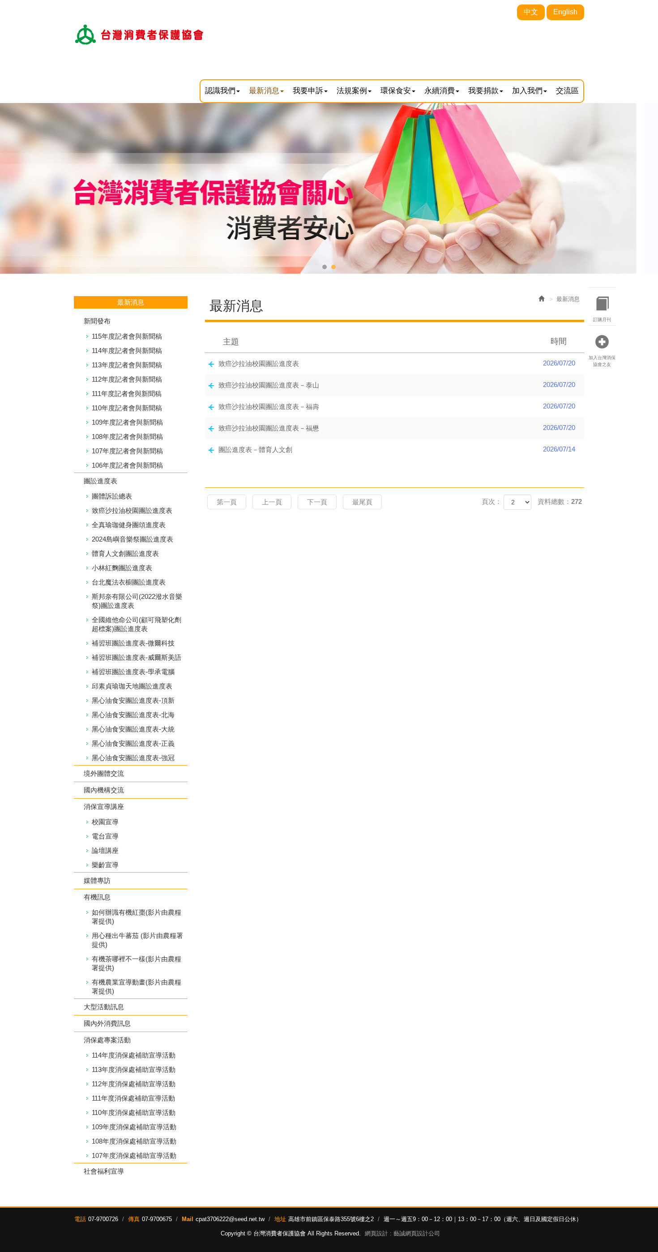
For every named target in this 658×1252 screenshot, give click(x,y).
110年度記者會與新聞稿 (127, 408)
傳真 (134, 1219)
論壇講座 (105, 850)
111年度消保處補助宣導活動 (133, 1098)
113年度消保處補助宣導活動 (133, 1069)
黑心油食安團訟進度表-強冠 (133, 758)
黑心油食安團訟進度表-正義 (133, 743)
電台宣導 (105, 836)
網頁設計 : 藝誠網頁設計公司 (402, 1233)
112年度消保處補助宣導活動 (133, 1084)
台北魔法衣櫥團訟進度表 (129, 582)
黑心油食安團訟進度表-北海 (133, 715)
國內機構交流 (104, 790)
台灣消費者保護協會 (140, 34)
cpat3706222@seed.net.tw (230, 1219)
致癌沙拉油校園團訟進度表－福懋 (397, 428)
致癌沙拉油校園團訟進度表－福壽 (397, 406)
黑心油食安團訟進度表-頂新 (133, 700)
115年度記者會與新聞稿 (127, 336)
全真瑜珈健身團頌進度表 (129, 525)
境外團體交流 (104, 773)
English (565, 12)
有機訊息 (97, 897)
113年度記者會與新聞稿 (127, 365)
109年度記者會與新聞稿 (127, 422)
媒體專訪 (97, 880)
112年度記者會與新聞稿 (127, 379)
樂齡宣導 (105, 865)
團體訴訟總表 (112, 496)
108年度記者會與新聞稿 (127, 436)
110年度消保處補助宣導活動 (133, 1112)
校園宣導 (105, 822)
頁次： (492, 501)
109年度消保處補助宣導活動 (134, 1127)
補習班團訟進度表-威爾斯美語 (136, 657)
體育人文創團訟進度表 (125, 553)
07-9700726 (103, 1219)
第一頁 (227, 502)
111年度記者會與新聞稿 (127, 393)
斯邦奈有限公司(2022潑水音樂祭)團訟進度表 (137, 601)
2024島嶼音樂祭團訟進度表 (132, 539)
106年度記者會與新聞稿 (127, 465)
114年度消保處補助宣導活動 (133, 1055)
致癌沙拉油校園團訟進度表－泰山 (397, 385)
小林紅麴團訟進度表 (122, 568)
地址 (280, 1219)
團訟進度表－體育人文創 (397, 449)
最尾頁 (362, 502)
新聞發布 (97, 321)
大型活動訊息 (104, 1007)
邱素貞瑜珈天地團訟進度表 (132, 686)
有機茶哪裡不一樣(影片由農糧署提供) (136, 963)
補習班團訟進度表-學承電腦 (133, 671)
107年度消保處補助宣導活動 (134, 1155)
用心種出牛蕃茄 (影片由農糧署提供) (137, 940)
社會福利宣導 (104, 1171)
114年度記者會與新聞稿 (127, 350)
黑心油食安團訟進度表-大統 (133, 729)
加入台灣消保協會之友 (602, 360)
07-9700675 (157, 1219)
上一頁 (272, 502)
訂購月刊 (602, 319)
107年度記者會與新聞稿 (127, 451)
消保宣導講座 (104, 806)
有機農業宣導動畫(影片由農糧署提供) (136, 986)
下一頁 (317, 502)
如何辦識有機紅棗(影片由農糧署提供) (136, 916)
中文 (531, 12)
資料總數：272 (560, 501)
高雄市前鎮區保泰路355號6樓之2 (331, 1219)
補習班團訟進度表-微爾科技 (133, 643)
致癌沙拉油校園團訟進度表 (132, 510)
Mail (187, 1219)
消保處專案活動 (107, 1040)
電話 (80, 1219)
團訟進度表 (100, 481)
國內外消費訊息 (107, 1023)
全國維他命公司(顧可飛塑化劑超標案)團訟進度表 (136, 624)
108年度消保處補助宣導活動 (134, 1141)
